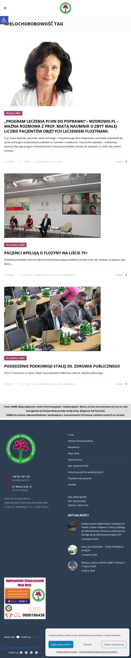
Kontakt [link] (72, 484)
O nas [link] (71, 434)
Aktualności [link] (74, 447)
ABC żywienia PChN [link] (78, 465)
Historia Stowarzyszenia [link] (80, 440)
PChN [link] (59, 161)
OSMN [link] (10, 161)
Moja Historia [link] (75, 459)
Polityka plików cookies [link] (66, 651)
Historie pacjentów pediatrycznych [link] (85, 472)
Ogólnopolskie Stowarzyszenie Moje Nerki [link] (98, 651)
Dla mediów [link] (43, 161)
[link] (4, 20)
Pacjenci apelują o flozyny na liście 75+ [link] (46, 252)
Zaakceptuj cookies (61, 644)
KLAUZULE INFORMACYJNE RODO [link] (20, 647)
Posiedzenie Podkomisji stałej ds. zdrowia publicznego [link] (62, 366)
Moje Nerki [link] (73, 453)
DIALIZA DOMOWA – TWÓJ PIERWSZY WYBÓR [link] (102, 548)
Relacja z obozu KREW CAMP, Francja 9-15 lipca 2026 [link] (103, 564)
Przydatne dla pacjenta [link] (80, 478)
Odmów (87, 644)
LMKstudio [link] (37, 636)
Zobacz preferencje (114, 644)
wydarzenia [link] (69, 274)
